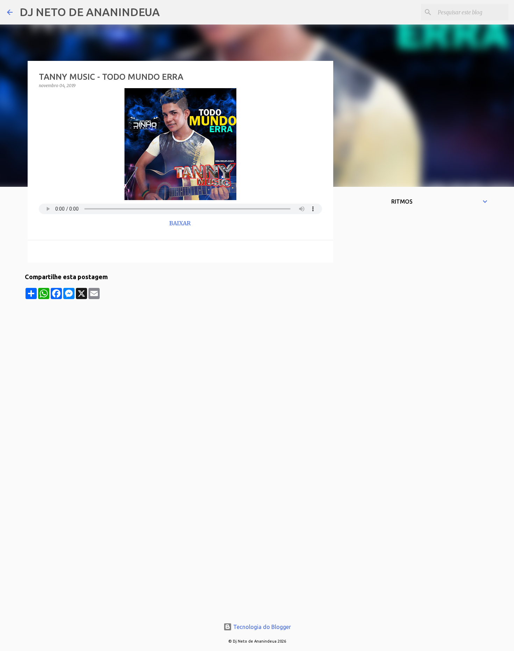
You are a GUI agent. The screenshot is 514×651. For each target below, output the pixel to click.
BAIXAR (180, 223)
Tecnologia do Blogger (261, 627)
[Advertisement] (180, 348)
